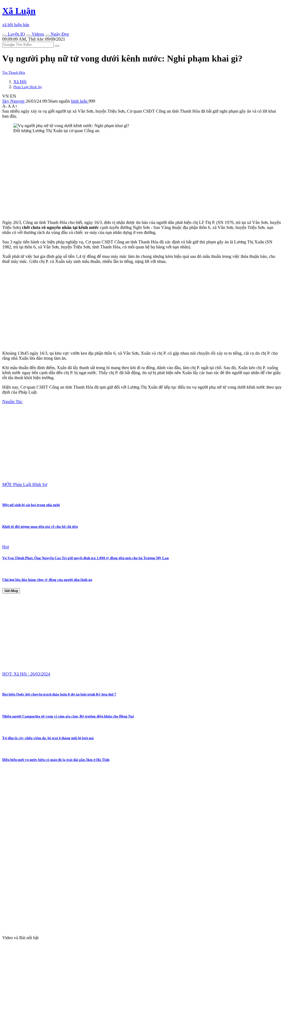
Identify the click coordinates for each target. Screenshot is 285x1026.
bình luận (80, 101)
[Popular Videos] (28, 35)
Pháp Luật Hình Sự (27, 87)
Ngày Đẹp (59, 34)
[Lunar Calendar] (47, 35)
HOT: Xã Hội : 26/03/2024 (26, 674)
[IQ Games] (4, 35)
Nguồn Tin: (12, 401)
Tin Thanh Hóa (13, 72)
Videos (37, 34)
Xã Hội (19, 81)
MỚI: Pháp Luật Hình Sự (24, 484)
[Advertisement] (142, 177)
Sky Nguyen (13, 101)
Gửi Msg (11, 591)
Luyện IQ (16, 34)
